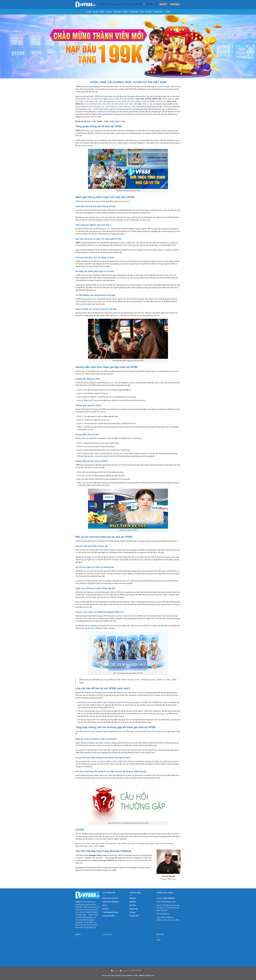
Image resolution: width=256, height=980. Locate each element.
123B (104, 104)
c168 (99, 117)
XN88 (156, 843)
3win (86, 104)
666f (124, 875)
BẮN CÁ (109, 12)
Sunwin (101, 846)
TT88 (118, 843)
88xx (171, 843)
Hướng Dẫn (157, 12)
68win (91, 101)
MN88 (78, 104)
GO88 (97, 843)
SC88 (142, 12)
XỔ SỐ (125, 12)
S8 (157, 101)
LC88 (148, 875)
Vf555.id (79, 465)
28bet (117, 121)
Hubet (93, 877)
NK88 (161, 101)
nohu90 (130, 680)
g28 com (171, 99)
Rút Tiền (133, 905)
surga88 (120, 875)
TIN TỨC (149, 12)
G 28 (152, 975)
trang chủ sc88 (92, 99)
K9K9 (123, 680)
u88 (168, 680)
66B (146, 843)
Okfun (131, 104)
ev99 (126, 104)
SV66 (144, 101)
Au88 (94, 121)
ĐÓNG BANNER (136, 970)
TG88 (81, 101)
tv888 (136, 875)
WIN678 (138, 101)
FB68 (158, 940)
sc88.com (145, 104)
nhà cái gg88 (102, 99)
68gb (86, 846)
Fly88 (112, 121)
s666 (121, 99)
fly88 (95, 104)
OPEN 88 (142, 975)
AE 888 (147, 975)
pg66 (159, 111)
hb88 (81, 683)
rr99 (96, 101)
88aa (77, 846)
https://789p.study (112, 106)
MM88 (100, 121)
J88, (112, 104)
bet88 (87, 117)
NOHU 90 (129, 975)
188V (91, 104)
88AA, (117, 104)
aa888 (140, 875)
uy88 (84, 877)
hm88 (96, 846)
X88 (135, 104)
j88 (133, 114)
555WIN (124, 843)
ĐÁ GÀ (95, 12)
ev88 (174, 680)
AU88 (133, 106)
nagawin (108, 875)
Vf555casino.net (148, 680)
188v (128, 101)
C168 (138, 843)
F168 (123, 121)
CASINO (89, 12)
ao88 (87, 877)
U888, (109, 104)
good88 (99, 111)
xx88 (99, 104)
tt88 (81, 877)
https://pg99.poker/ (109, 101)
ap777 (144, 875)
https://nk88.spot (124, 106)
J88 (129, 843)
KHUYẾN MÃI (133, 12)
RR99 (124, 101)
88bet (82, 104)
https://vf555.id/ (169, 898)
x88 (117, 99)
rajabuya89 (131, 875)
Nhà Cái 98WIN (129, 99)
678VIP (161, 843)
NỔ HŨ (102, 12)
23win (102, 106)
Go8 (88, 121)
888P (142, 843)
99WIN (164, 99)
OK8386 (113, 843)
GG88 (106, 121)
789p (132, 101)
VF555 (168, 12)
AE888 (97, 877)
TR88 (92, 843)
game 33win (162, 285)
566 (148, 101)
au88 (89, 109)
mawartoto (114, 875)
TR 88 (136, 975)
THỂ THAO (117, 12)
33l (127, 875)
